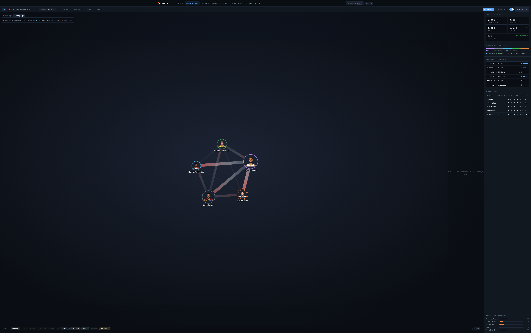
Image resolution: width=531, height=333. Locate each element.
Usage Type (7, 16)
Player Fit (216, 3)
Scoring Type (19, 16)
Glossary (248, 3)
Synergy (226, 3)
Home (180, 3)
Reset (477, 329)
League (204, 3)
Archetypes (237, 3)
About (257, 3)
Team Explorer (192, 3)
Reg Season (488, 9)
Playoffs (498, 9)
